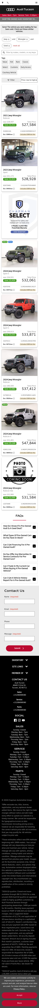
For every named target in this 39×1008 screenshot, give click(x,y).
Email (11, 609)
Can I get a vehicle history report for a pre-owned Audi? (17, 579)
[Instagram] (19, 720)
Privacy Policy (19, 989)
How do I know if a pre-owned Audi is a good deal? (17, 527)
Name (11, 597)
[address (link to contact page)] (2, 3)
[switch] (36, 2)
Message (12, 634)
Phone (7, 622)
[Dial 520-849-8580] (7, 3)
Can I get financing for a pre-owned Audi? (16, 546)
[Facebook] (15, 720)
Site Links (18, 667)
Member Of (18, 673)
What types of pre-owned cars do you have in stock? (17, 537)
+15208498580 (19, 695)
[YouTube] (23, 720)
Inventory (18, 660)
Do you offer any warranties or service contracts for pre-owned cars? (17, 556)
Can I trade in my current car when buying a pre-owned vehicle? (16, 568)
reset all (16, 46)
